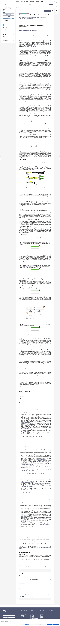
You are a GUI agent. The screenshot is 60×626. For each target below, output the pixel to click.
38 (45, 196)
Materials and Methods (6, 2)
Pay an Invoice (23, 613)
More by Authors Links (6, 29)
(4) (50, 139)
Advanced (55, 4)
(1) (50, 113)
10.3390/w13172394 (17, 7)
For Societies (32, 617)
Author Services (32, 1)
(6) (50, 212)
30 (30, 225)
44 (49, 259)
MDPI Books (41, 613)
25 (24, 110)
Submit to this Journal (8, 14)
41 (21, 256)
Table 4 (21, 333)
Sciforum (41, 612)
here (23, 570)
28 (23, 225)
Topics (22, 1)
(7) (50, 219)
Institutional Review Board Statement (8, 7)
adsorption (32, 46)
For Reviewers (32, 613)
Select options (5, 615)
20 (45, 98)
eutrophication (24, 46)
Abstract (4, 0)
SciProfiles (41, 616)
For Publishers (32, 616)
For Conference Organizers (34, 618)
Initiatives (37, 1)
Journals (17, 1)
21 (40, 99)
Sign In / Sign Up (51, 1)
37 (44, 196)
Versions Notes (35, 30)
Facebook (50, 613)
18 (50, 96)
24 (23, 105)
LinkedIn (50, 612)
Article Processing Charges (25, 612)
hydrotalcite (28, 46)
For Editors (31, 614)
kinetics (35, 46)
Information (26, 1)
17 (47, 94)
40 (43, 254)
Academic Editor (5, 22)
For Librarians (32, 615)
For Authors (32, 612)
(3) (50, 134)
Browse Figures (28, 30)
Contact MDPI (23, 615)
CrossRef (31, 404)
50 (39, 367)
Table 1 (21, 237)
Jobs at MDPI (23, 616)
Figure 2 (35, 343)
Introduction (4, 1)
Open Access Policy (24, 614)
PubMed (48, 416)
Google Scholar (26, 404)
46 (23, 278)
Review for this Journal (8, 16)
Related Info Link (5, 27)
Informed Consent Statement (7, 8)
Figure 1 (33, 169)
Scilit (33, 404)
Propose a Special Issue (8, 18)
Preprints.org (41, 614)
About (42, 1)
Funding (4, 6)
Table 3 (39, 282)
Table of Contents (5, 40)
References (4, 10)
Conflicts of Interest (5, 9)
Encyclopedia (41, 617)
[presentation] (33, 113)
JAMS (40, 618)
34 (37, 351)
